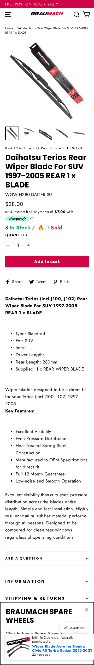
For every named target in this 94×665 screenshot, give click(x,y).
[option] (47, 82)
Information (25, 581)
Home (9, 28)
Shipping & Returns (35, 598)
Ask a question (24, 558)
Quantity (16, 235)
